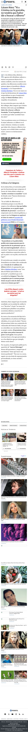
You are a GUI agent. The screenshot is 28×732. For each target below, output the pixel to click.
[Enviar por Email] (13, 67)
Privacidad (21, 718)
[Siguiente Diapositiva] (26, 441)
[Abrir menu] (2, 2)
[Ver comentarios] (26, 5)
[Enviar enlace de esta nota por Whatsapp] (9, 67)
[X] (8, 714)
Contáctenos (16, 718)
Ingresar (22, 1)
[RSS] (19, 714)
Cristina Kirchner (23, 425)
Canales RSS (3, 718)
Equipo (25, 718)
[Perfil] (14, 711)
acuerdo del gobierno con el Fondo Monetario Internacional (12, 219)
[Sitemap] (23, 714)
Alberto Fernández (13, 425)
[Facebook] (5, 714)
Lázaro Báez (4, 425)
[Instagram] (16, 714)
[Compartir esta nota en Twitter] (6, 67)
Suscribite (7, 159)
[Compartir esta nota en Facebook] (2, 67)
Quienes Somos (10, 718)
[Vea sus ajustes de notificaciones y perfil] (25, 1)
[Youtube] (12, 714)
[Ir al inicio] (9, 1)
